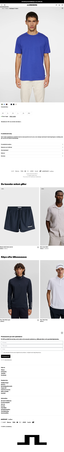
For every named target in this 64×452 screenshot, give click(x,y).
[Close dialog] (61, 207)
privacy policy (41, 242)
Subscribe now (40, 238)
